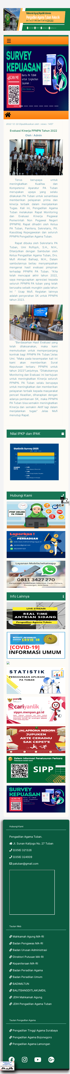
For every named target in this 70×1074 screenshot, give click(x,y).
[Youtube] (37, 1059)
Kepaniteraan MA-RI (25, 963)
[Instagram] (24, 1059)
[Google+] (51, 1059)
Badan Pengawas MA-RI (27, 943)
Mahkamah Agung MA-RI (28, 936)
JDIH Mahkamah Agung (27, 997)
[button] (8, 78)
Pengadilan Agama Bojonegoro (32, 1037)
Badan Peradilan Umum (27, 977)
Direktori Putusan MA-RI (28, 957)
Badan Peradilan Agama (27, 970)
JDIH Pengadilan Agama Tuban (32, 1004)
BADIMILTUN (20, 983)
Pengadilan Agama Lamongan (31, 1044)
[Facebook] (12, 1059)
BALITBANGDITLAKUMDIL (29, 990)
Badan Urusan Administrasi (29, 950)
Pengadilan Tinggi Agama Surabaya (35, 1030)
